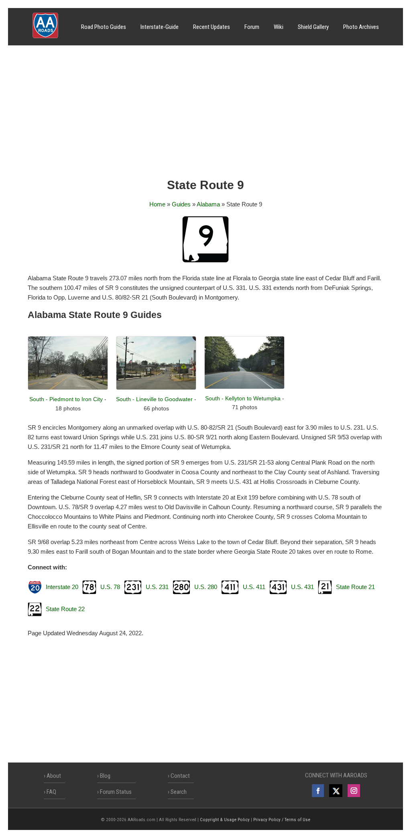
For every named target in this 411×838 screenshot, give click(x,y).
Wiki (278, 27)
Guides (181, 204)
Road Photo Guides (103, 27)
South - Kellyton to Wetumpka (243, 398)
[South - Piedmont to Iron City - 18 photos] (68, 387)
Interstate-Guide (159, 27)
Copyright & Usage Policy (225, 819)
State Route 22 (65, 609)
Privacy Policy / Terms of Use (281, 819)
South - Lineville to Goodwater (154, 399)
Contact (180, 775)
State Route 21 (355, 586)
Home (157, 204)
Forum (251, 27)
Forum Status (116, 791)
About (54, 775)
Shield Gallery (313, 27)
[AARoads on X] (335, 790)
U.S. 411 (254, 586)
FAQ (51, 791)
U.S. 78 (110, 586)
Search (179, 791)
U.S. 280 (205, 586)
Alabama (208, 204)
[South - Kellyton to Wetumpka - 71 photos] (244, 386)
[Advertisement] (205, 114)
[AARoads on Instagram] (354, 790)
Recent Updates (211, 27)
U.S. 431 (302, 586)
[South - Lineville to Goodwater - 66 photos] (156, 387)
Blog (105, 775)
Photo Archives (361, 27)
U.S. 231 (157, 586)
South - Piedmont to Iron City (66, 399)
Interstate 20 (62, 586)
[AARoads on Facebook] (318, 790)
